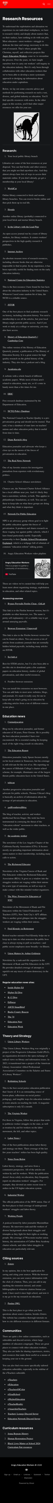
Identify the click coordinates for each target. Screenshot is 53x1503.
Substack (37, 1474)
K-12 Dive (12, 997)
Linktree (27, 1474)
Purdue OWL (14, 1303)
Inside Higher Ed (16, 987)
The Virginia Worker (17, 1113)
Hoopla (11, 209)
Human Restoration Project (20, 1438)
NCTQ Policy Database (19, 411)
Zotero (11, 1263)
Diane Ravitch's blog (17, 439)
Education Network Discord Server (24, 1418)
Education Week (15, 1026)
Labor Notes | (14, 1138)
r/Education (13, 1384)
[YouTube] (26, 1470)
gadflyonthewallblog (17, 807)
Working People (15, 1215)
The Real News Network (19, 460)
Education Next (15, 1021)
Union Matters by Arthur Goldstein (24, 953)
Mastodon (28, 1478)
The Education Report (18, 750)
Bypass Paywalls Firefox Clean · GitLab (26, 603)
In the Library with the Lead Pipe (23, 226)
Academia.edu (14, 369)
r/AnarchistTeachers (17, 1408)
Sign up (7, 1474)
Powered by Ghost (26, 1483)
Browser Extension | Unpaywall (22, 628)
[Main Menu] (49, 4)
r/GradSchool (14, 1394)
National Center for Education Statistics (26, 279)
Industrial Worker (16, 1194)
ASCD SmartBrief (16, 1006)
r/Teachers (12, 1379)
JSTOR (11, 304)
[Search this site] (44, 4)
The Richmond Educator (19, 864)
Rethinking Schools (17, 1081)
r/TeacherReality (15, 1404)
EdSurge (12, 1002)
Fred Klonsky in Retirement (21, 928)
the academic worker (17, 835)
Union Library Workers (18, 1041)
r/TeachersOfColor (16, 1389)
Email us (17, 1474)
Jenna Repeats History (18, 1433)
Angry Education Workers (15, 56)
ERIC (10, 393)
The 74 (11, 1016)
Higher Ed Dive (15, 992)
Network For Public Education (22, 513)
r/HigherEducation (16, 1399)
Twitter (47, 1474)
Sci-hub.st (12, 656)
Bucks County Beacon (18, 1011)
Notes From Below (16, 1159)
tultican (11, 782)
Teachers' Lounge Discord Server (23, 1413)
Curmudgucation (15, 721)
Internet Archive (15, 251)
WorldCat (12, 188)
